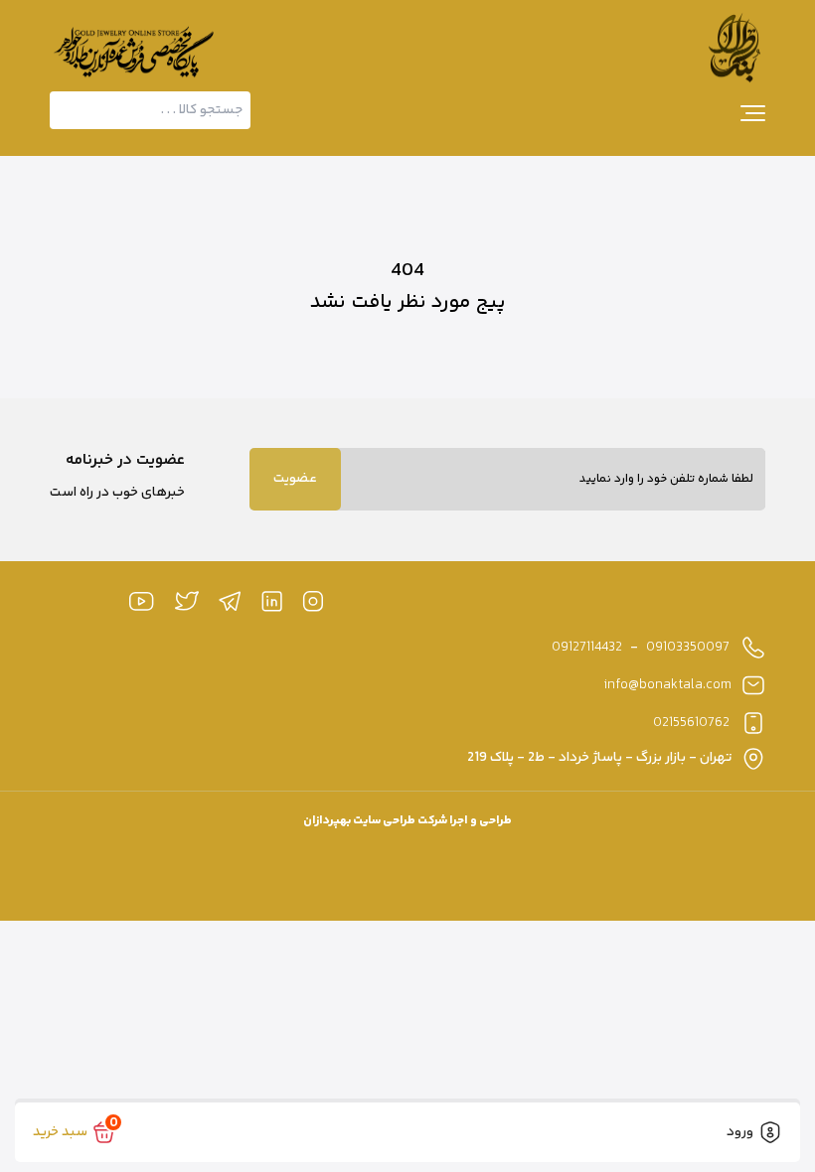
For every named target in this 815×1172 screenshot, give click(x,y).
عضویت (295, 479)
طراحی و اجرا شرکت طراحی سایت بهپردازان (407, 820)
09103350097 (688, 648)
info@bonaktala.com (667, 685)
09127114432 (587, 648)
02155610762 (691, 723)
